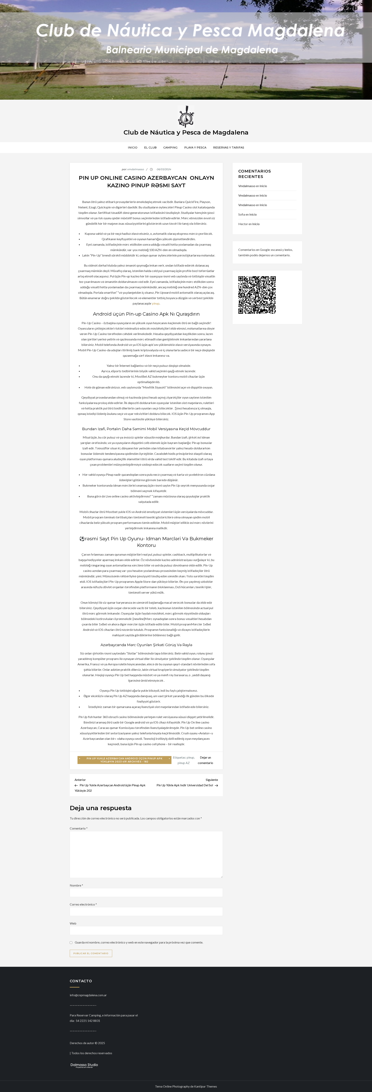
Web (73, 923)
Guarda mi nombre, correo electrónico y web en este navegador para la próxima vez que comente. (139, 942)
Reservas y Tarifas (228, 147)
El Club (150, 147)
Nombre (76, 885)
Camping (170, 147)
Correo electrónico (83, 904)
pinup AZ (184, 763)
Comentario (79, 828)
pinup (155, 303)
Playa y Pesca (195, 147)
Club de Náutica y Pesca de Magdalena (186, 132)
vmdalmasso (135, 169)
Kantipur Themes (205, 1086)
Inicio (132, 147)
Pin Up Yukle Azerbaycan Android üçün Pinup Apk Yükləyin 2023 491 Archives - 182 (125, 760)
